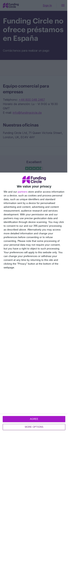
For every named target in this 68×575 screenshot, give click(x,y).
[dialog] (34, 374)
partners (22, 191)
